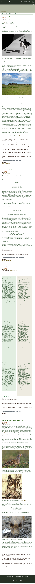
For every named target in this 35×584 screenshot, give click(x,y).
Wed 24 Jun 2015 (5, 269)
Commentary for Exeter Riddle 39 (12, 16)
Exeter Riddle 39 (9, 19)
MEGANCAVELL (4, 17)
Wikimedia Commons (23, 500)
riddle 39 (20, 160)
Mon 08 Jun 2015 (5, 18)
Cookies (21, 580)
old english (14, 160)
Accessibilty (24, 580)
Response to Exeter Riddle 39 (6, 163)
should (4, 22)
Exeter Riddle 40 (7, 267)
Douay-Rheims (22, 545)
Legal (12, 580)
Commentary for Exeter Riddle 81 (6, 261)
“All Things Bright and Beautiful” (6, 432)
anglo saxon (5, 160)
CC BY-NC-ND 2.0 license (13, 56)
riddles (11, 160)
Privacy (10, 580)
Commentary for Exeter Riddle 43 (6, 164)
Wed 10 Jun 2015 (5, 172)
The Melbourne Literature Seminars (12, 178)
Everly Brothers (19, 135)
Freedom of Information (16, 580)
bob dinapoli (22, 257)
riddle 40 (20, 411)
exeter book (8, 160)
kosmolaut (5, 56)
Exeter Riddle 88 (4, 414)
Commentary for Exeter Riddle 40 (13, 270)
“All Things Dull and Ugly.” (22, 432)
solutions (17, 160)
